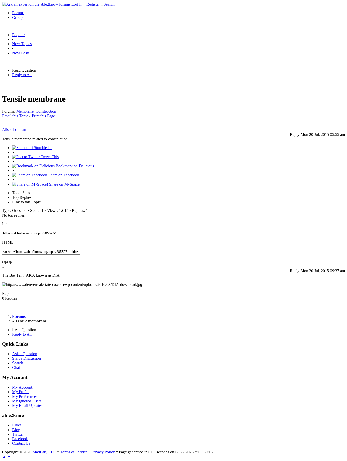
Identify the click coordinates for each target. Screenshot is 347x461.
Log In (76, 4)
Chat (16, 367)
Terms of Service (73, 452)
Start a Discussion (26, 358)
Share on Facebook (63, 175)
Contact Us (21, 443)
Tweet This (49, 157)
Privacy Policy (103, 452)
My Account (22, 387)
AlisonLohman (14, 129)
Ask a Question (24, 354)
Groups (18, 17)
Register (93, 4)
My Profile (20, 392)
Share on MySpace (64, 184)
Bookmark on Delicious (74, 166)
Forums (18, 13)
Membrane (25, 111)
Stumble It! (42, 147)
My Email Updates (27, 405)
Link (6, 224)
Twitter (18, 434)
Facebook (20, 439)
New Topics (22, 44)
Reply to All (22, 75)
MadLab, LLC (44, 452)
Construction (46, 111)
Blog (16, 429)
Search (109, 4)
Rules (16, 425)
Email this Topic (15, 116)
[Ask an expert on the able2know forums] (36, 4)
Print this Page (43, 116)
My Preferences (24, 396)
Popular (18, 34)
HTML (8, 242)
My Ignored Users (26, 401)
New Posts (20, 53)
